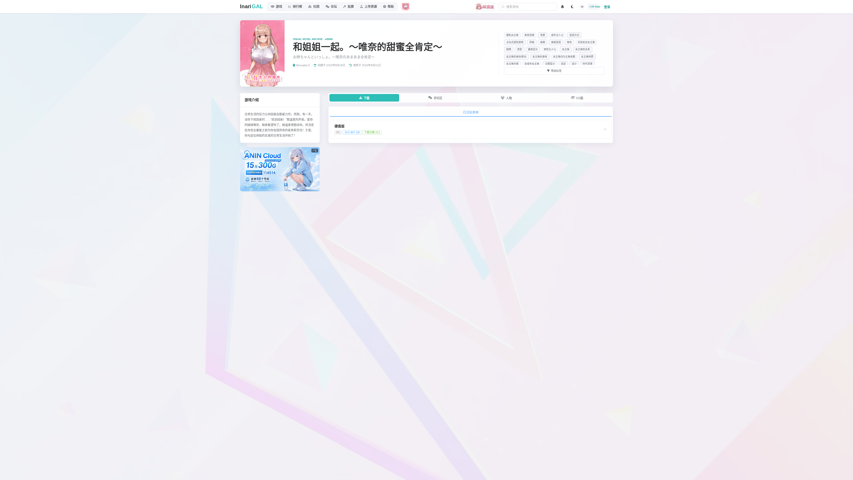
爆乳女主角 (512, 35)
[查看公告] (562, 7)
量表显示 (533, 49)
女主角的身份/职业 (516, 56)
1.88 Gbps (594, 6)
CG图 (579, 98)
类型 (519, 49)
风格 (531, 42)
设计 (574, 63)
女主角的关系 (582, 49)
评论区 (438, 98)
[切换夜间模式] (572, 7)
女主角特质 (587, 56)
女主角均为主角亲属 (564, 56)
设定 (563, 63)
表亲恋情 (529, 35)
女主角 (565, 49)
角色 (569, 42)
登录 (607, 7)
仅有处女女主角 (586, 42)
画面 (542, 42)
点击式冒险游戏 (514, 42)
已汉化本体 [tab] (470, 112)
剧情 (508, 49)
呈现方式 (574, 35)
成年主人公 (557, 35)
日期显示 (550, 63)
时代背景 (587, 63)
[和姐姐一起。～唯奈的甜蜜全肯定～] (406, 7)
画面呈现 (556, 42)
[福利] (485, 7)
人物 (509, 98)
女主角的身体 (539, 56)
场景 (542, 35)
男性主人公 (550, 49)
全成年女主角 (531, 63)
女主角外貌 (512, 63)
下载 (366, 98)
